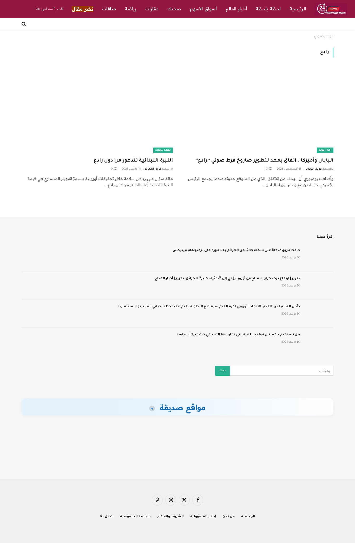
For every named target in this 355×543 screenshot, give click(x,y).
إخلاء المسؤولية (203, 517)
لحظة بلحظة (268, 8)
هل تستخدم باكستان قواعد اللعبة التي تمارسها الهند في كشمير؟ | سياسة (238, 335)
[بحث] (24, 23)
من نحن (228, 517)
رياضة (130, 8)
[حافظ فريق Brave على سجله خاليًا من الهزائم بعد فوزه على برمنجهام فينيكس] (319, 257)
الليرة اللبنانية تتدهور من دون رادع (133, 160)
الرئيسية (298, 8)
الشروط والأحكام (170, 517)
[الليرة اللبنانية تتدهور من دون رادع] (97, 110)
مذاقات (109, 8)
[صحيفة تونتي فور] (330, 9)
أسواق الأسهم (203, 8)
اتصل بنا (107, 517)
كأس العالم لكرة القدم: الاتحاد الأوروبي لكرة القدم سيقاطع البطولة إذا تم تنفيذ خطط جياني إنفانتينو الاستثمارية (208, 307)
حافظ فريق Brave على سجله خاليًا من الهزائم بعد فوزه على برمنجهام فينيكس (236, 250)
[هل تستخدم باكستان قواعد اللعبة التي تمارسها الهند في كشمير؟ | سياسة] (319, 342)
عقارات (152, 8)
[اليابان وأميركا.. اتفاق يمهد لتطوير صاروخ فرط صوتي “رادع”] (257, 110)
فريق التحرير (313, 169)
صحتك (174, 8)
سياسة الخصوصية (135, 517)
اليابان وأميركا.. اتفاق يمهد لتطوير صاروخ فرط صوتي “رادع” (264, 160)
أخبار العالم (236, 8)
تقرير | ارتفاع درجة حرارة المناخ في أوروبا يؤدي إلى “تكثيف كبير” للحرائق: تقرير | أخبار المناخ (227, 278)
